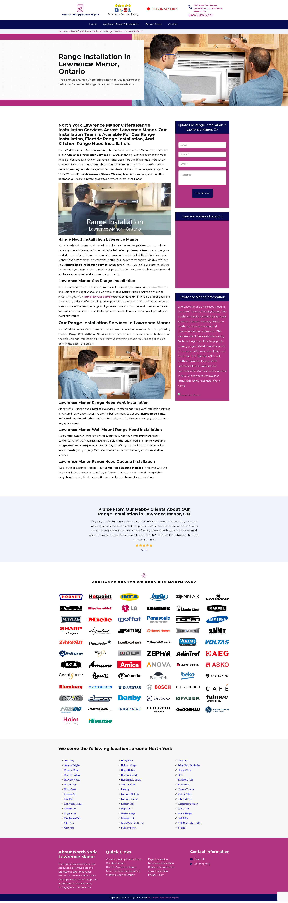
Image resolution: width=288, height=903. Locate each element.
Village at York (185, 799)
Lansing (125, 789)
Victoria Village (185, 794)
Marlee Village (128, 813)
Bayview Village (72, 775)
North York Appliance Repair (163, 897)
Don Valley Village (73, 803)
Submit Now (202, 193)
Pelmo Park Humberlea (189, 765)
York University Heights (189, 823)
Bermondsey (70, 784)
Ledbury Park (127, 803)
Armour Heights (72, 765)
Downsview (70, 808)
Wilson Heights (185, 813)
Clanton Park (70, 794)
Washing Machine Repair (120, 874)
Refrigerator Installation (161, 867)
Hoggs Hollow (128, 770)
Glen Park (69, 823)
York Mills (183, 818)
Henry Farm (127, 760)
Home (93, 24)
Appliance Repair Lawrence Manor (85, 31)
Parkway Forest (128, 827)
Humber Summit (129, 775)
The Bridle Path (185, 779)
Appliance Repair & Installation (121, 24)
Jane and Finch (128, 784)
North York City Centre (132, 823)
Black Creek (70, 789)
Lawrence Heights (130, 794)
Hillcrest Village (128, 765)
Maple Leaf (126, 808)
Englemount (70, 813)
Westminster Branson (188, 803)
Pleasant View (184, 770)
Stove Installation (158, 871)
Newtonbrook (127, 818)
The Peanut (183, 784)
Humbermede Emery (131, 779)
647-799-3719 (200, 15)
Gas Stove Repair (115, 863)
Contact (172, 24)
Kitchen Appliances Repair (121, 867)
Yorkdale (182, 827)
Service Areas (154, 24)
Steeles (181, 775)
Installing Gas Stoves (98, 296)
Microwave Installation (161, 863)
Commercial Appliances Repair (124, 859)
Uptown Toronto (186, 789)
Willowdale (183, 808)
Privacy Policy (156, 874)
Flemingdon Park (72, 818)
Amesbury (69, 760)
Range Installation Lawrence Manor (124, 31)
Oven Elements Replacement (123, 871)
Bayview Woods (72, 779)
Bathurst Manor (71, 770)
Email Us (200, 859)
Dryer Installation (158, 859)
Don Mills (69, 799)
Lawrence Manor (129, 799)
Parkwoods (183, 760)
